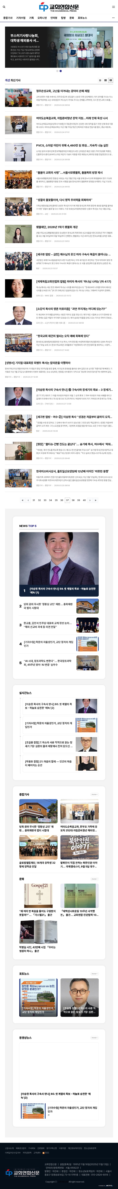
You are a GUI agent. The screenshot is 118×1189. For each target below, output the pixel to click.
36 (61, 500)
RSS (47, 1153)
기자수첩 (20, 17)
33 (45, 500)
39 (78, 500)
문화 (72, 17)
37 (67, 500)
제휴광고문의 (21, 1148)
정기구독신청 (51, 1148)
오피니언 (42, 17)
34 (50, 500)
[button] (57, 71)
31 (34, 500)
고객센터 (37, 1153)
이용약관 (62, 1148)
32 (39, 500)
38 (73, 500)
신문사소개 (9, 1148)
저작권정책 (27, 1153)
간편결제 (40, 1148)
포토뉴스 (82, 17)
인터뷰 (54, 17)
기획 (31, 17)
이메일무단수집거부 (13, 1153)
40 (84, 500)
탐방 (63, 17)
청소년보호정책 (90, 1148)
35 (56, 500)
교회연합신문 (63, 1182)
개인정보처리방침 (75, 1148)
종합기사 (8, 17)
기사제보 (31, 1148)
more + (94, 794)
